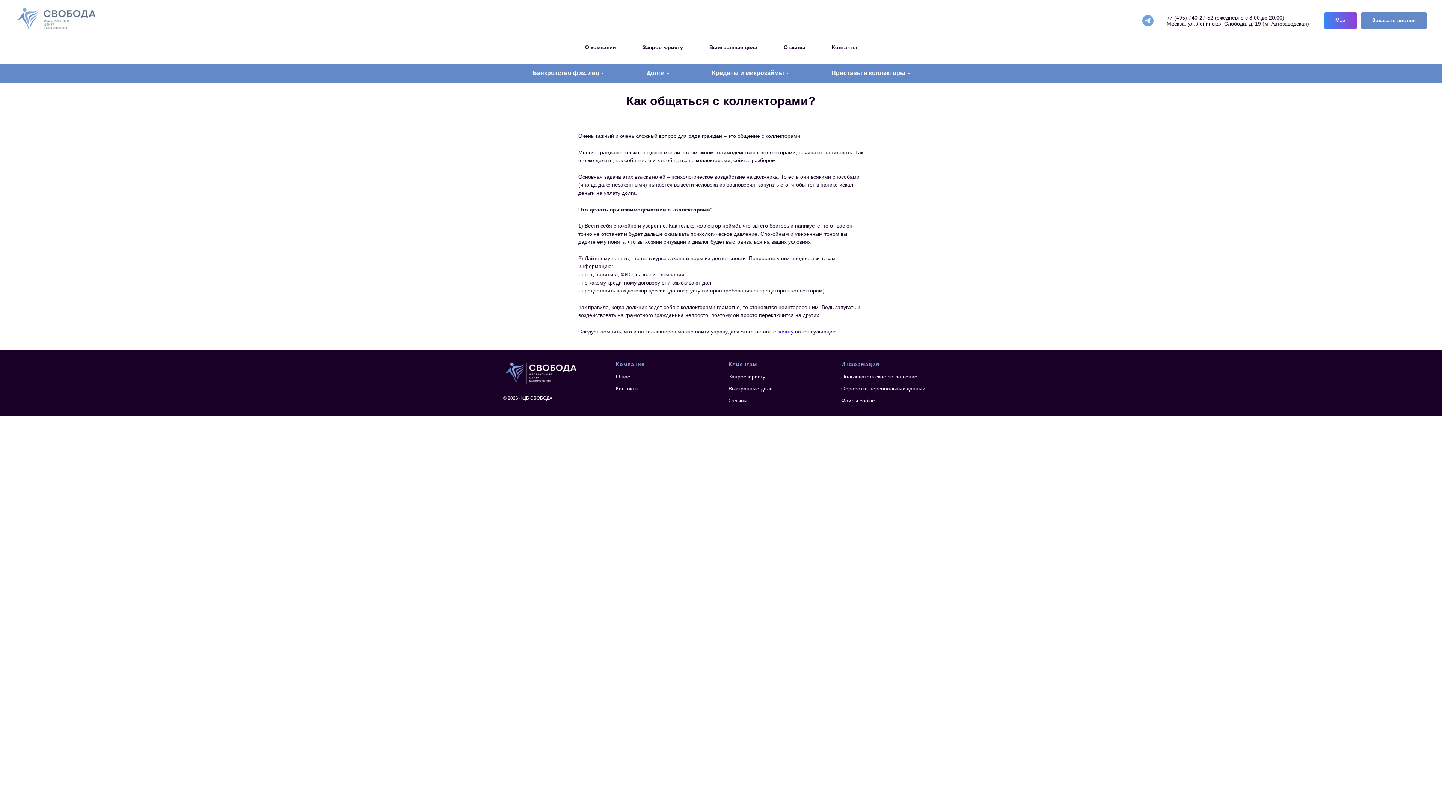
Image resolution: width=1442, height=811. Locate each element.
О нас (623, 377)
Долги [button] (656, 73)
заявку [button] (785, 332)
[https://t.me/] (1148, 20)
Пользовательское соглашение (879, 377)
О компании (600, 47)
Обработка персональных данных (883, 389)
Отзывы (794, 47)
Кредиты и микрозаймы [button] (748, 73)
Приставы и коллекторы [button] (868, 73)
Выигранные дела (733, 47)
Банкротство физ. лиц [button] (565, 73)
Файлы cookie (858, 401)
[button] (1394, 20)
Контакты (844, 47)
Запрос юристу (663, 47)
